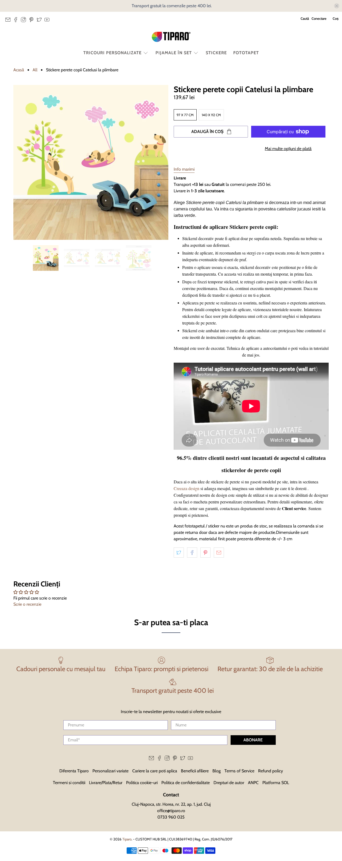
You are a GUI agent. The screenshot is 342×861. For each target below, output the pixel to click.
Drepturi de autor (228, 782)
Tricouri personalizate (112, 52)
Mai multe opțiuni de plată (288, 148)
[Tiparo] (171, 36)
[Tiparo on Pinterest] (33, 21)
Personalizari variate (110, 770)
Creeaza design (186, 488)
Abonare (253, 739)
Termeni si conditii (69, 782)
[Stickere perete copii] (90, 162)
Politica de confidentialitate (185, 782)
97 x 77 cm (185, 115)
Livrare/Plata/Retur (105, 782)
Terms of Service (239, 770)
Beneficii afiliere (195, 770)
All (35, 70)
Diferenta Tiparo (74, 770)
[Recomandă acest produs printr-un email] (219, 552)
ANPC (253, 782)
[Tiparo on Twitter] (40, 21)
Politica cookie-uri (142, 782)
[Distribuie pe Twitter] (179, 552)
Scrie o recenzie (27, 604)
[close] (336, 6)
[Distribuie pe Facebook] (192, 552)
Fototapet (246, 52)
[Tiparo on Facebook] (17, 21)
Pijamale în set (174, 52)
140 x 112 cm (211, 115)
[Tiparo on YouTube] (48, 21)
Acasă (18, 70)
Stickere (216, 52)
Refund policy (270, 770)
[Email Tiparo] (9, 21)
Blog (216, 770)
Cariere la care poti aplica (154, 770)
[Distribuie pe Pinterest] (205, 552)
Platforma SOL (275, 782)
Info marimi (184, 169)
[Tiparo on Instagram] (25, 21)
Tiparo (126, 839)
